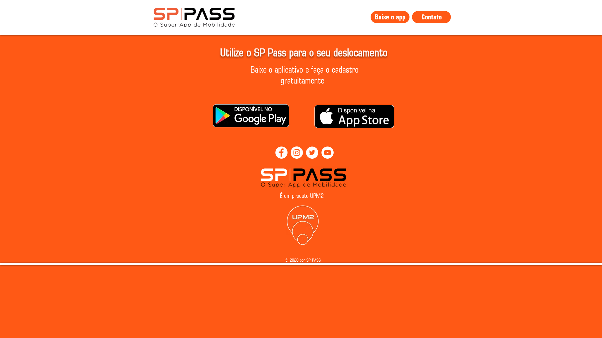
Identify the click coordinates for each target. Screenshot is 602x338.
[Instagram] (297, 152)
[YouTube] (327, 152)
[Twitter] (312, 152)
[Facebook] (281, 152)
